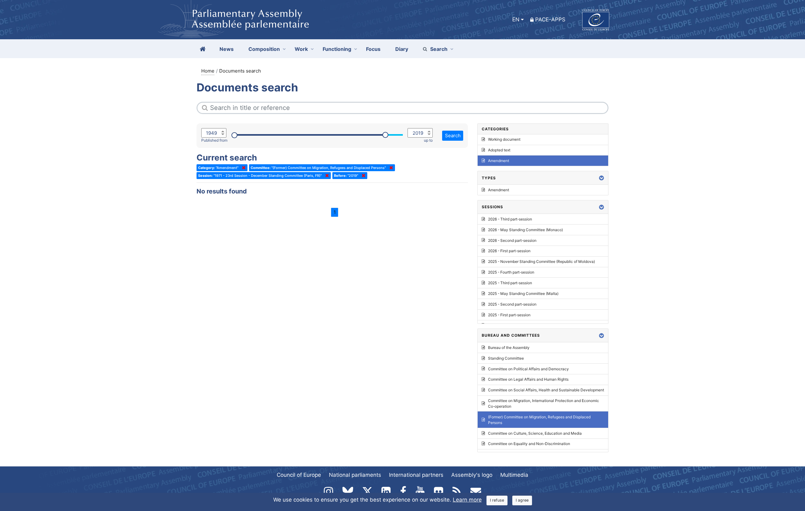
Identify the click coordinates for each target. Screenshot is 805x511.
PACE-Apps (550, 19)
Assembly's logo (471, 475)
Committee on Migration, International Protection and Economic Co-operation (543, 403)
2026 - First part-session (509, 250)
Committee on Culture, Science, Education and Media (535, 433)
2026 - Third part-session (510, 219)
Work (301, 49)
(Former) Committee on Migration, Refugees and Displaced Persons (539, 420)
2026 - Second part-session (512, 240)
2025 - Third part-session (510, 282)
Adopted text (499, 150)
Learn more (467, 500)
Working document (504, 139)
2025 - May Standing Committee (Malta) (523, 293)
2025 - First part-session (509, 315)
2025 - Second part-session (512, 304)
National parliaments (355, 475)
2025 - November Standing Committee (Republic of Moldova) (541, 261)
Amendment (498, 160)
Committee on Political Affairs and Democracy (528, 369)
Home (207, 71)
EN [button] (515, 19)
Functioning (337, 49)
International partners (416, 475)
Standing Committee (506, 358)
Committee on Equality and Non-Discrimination (529, 443)
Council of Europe (299, 475)
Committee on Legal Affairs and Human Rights (528, 379)
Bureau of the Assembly (509, 347)
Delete (242, 168)
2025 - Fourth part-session (511, 272)
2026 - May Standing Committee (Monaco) (525, 229)
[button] (601, 178)
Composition (264, 49)
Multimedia (514, 475)
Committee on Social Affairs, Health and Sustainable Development (546, 390)
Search (438, 49)
